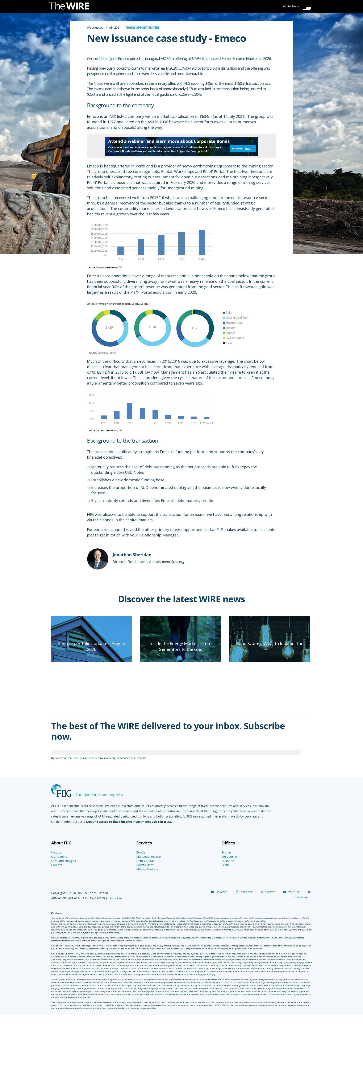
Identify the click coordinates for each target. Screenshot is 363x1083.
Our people (59, 857)
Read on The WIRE (91, 657)
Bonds (140, 852)
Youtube (293, 892)
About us (116, 898)
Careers (56, 865)
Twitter (269, 892)
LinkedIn (221, 892)
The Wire (71, 7)
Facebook (246, 892)
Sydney (226, 852)
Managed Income (148, 857)
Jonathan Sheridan (132, 554)
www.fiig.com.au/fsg (205, 974)
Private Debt (145, 865)
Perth (225, 865)
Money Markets (147, 869)
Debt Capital (145, 861)
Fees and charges (63, 861)
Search (308, 5)
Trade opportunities (142, 27)
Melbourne (229, 857)
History (56, 852)
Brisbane (227, 861)
